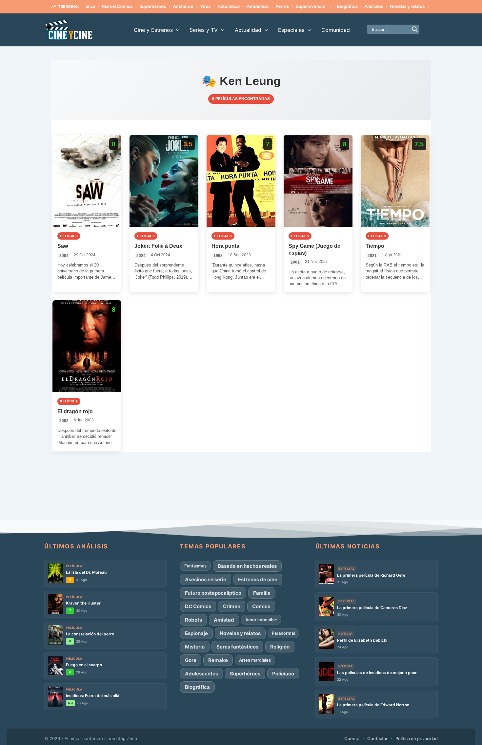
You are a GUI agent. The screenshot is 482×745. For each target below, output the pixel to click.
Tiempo (375, 246)
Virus (190, 6)
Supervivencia (295, 6)
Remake (218, 660)
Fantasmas (195, 565)
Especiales (291, 30)
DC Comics (198, 606)
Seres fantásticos (237, 647)
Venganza (426, 6)
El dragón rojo (75, 411)
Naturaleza (213, 6)
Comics (261, 606)
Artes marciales (255, 660)
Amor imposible (261, 619)
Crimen (231, 606)
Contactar (377, 738)
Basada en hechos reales (247, 566)
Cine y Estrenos (153, 30)
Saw (62, 246)
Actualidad (248, 30)
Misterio (195, 647)
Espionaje (196, 633)
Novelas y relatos (392, 6)
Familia (262, 593)
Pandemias (242, 6)
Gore (190, 660)
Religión (280, 647)
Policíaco (283, 673)
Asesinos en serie (205, 579)
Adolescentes (201, 673)
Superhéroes (137, 6)
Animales (358, 6)
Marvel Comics (102, 6)
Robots (193, 620)
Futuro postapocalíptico (213, 593)
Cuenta (351, 738)
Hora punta (225, 246)
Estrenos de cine (257, 579)
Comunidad (335, 30)
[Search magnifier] (414, 29)
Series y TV (204, 30)
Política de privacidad (416, 738)
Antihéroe (168, 6)
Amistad (224, 620)
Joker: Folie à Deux (158, 246)
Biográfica (332, 6)
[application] (176, 30)
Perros (267, 6)
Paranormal (283, 633)
